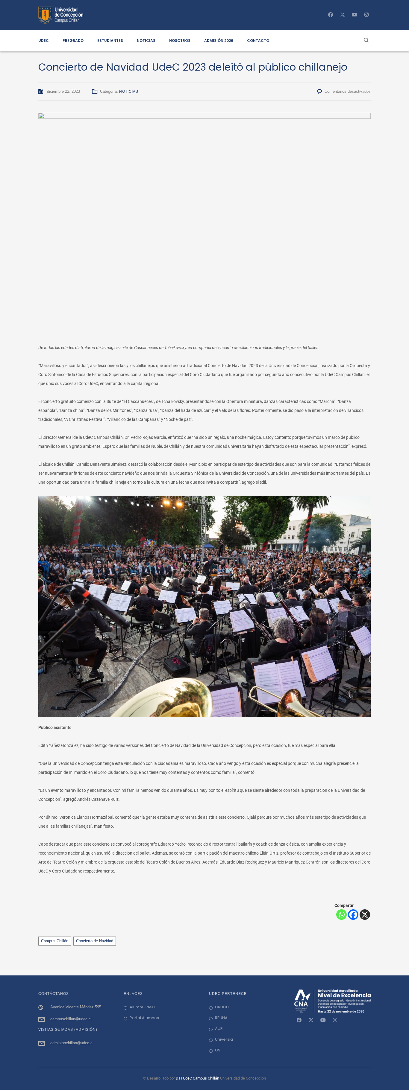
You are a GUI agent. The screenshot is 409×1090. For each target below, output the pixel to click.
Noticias (128, 91)
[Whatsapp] (341, 914)
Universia (224, 1039)
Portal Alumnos (144, 1018)
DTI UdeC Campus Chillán (198, 1078)
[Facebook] (353, 914)
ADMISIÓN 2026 (218, 40)
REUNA (221, 1018)
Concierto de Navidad (94, 941)
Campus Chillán (54, 941)
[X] (365, 914)
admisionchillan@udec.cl (71, 1043)
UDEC (43, 40)
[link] (299, 1020)
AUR (219, 1028)
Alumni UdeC (142, 1007)
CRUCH (222, 1007)
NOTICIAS (146, 40)
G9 (217, 1050)
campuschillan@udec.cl (71, 1019)
